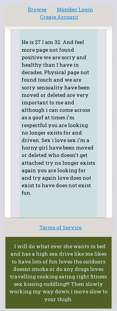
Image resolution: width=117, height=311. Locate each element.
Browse (37, 9)
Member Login (75, 9)
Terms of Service (60, 227)
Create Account (59, 16)
